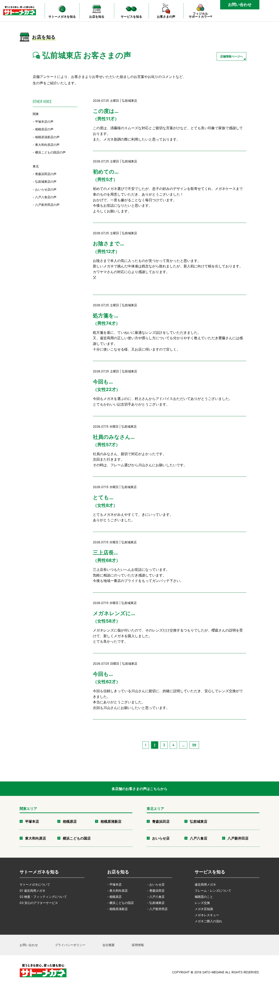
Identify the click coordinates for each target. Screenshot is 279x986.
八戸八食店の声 (45, 197)
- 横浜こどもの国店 (120, 903)
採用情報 (138, 945)
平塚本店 (32, 821)
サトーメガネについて (35, 884)
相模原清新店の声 (47, 137)
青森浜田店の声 (45, 174)
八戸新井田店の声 (47, 204)
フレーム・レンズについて (213, 890)
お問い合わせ (240, 4)
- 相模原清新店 (117, 909)
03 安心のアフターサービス (39, 903)
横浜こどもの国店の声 (50, 152)
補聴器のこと (204, 896)
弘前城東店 (198, 821)
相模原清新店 (110, 821)
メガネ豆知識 (204, 909)
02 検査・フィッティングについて (43, 896)
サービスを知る (210, 871)
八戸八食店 (198, 838)
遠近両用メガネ (205, 884)
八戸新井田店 (238, 838)
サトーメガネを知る (39, 871)
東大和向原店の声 (47, 144)
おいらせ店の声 (45, 189)
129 (194, 745)
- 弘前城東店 (156, 903)
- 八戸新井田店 (157, 909)
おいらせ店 (161, 838)
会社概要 (108, 945)
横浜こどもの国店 (77, 838)
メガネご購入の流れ (208, 921)
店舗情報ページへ (231, 56)
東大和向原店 (35, 838)
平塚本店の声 (44, 121)
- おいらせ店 (156, 884)
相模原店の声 (44, 129)
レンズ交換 (202, 903)
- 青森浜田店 (156, 890)
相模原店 (70, 821)
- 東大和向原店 (117, 890)
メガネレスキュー (207, 915)
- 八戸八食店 (156, 896)
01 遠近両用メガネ (32, 890)
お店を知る (118, 871)
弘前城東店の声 (45, 182)
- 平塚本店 (114, 884)
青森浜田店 (161, 821)
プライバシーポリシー (70, 945)
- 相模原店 (114, 896)
